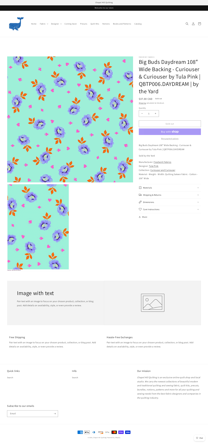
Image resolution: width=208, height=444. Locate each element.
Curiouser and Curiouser (162, 170)
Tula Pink (153, 166)
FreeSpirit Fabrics (162, 161)
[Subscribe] (55, 413)
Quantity (142, 108)
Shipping (142, 103)
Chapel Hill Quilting (99, 437)
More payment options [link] (170, 138)
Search (10, 377)
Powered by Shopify (113, 437)
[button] (43, 24)
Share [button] (144, 216)
